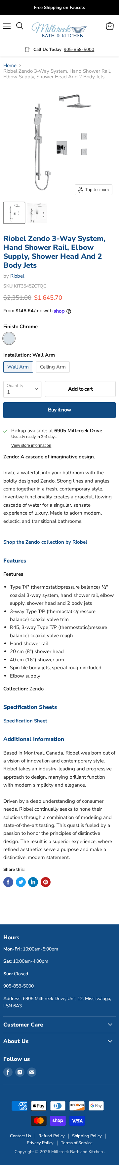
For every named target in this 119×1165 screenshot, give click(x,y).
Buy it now (59, 409)
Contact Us (20, 1136)
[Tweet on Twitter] (21, 882)
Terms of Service (77, 1143)
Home (10, 65)
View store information (31, 445)
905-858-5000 (79, 50)
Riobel (17, 276)
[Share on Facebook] (8, 882)
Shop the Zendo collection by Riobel (45, 542)
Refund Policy (51, 1136)
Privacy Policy (40, 1143)
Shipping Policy (87, 1136)
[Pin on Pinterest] (46, 882)
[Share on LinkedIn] (33, 882)
